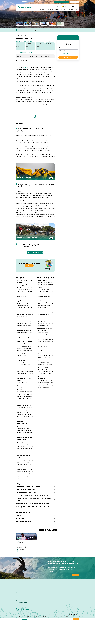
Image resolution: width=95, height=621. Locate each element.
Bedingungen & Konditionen (61, 616)
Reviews (47, 56)
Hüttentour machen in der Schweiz (23, 598)
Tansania (18, 41)
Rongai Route (23, 41)
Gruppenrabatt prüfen (64, 53)
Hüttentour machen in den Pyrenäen (24, 588)
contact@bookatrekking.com (62, 2)
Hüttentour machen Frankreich (23, 584)
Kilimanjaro (29, 41)
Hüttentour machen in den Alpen (23, 594)
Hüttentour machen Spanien (22, 586)
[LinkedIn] (78, 610)
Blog (72, 9)
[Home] (16, 35)
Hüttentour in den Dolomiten (22, 592)
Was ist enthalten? (34, 56)
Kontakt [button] (77, 618)
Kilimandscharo (20, 52)
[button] (50, 41)
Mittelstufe (31, 52)
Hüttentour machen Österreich (22, 596)
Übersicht (19, 56)
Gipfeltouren (25, 52)
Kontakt (76, 9)
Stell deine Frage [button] (29, 265)
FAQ (42, 56)
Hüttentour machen (20, 590)
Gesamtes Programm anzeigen (35, 252)
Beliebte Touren (41, 9)
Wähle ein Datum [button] (68, 57)
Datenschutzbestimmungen (41, 616)
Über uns (18, 616)
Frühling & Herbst (49, 9)
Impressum (76, 616)
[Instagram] (76, 610)
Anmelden (75, 575)
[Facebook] (74, 610)
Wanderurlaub (19, 600)
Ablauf (25, 56)
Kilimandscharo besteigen (21, 602)
